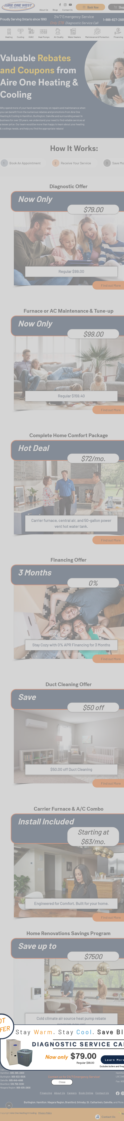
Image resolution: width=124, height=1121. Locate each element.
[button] (62, 1082)
